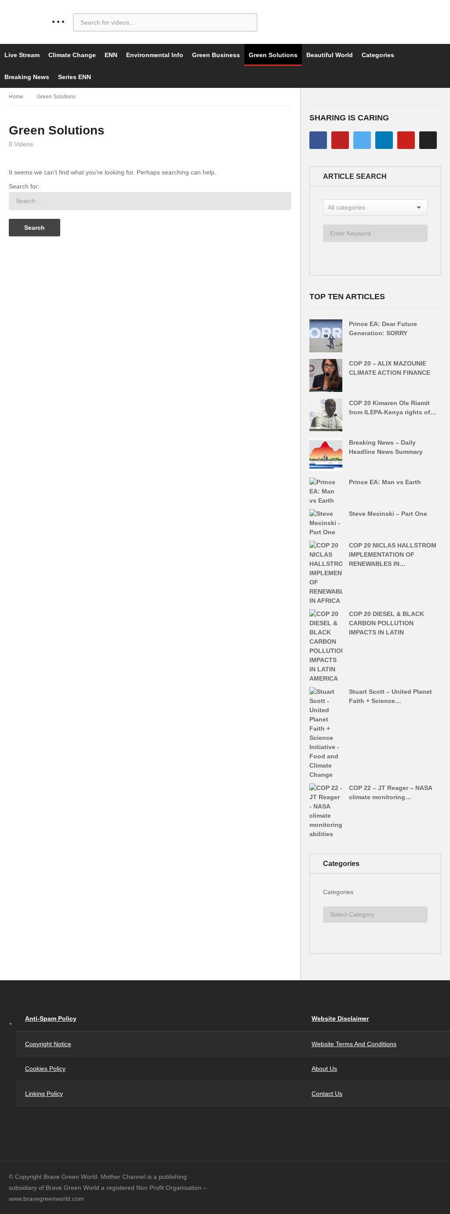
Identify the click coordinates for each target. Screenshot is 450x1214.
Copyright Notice (48, 1043)
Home (16, 97)
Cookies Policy (45, 1068)
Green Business (216, 54)
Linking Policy (44, 1093)
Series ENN (74, 76)
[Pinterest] (406, 140)
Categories (378, 54)
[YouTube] (340, 140)
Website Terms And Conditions (354, 1043)
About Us (324, 1068)
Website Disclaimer (340, 1018)
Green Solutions (273, 54)
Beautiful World (329, 54)
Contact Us (327, 1093)
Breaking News (26, 76)
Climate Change (72, 54)
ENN (111, 54)
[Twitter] (362, 140)
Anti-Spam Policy (50, 1018)
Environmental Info (154, 54)
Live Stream (22, 54)
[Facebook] (318, 140)
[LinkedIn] (384, 140)
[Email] (428, 140)
